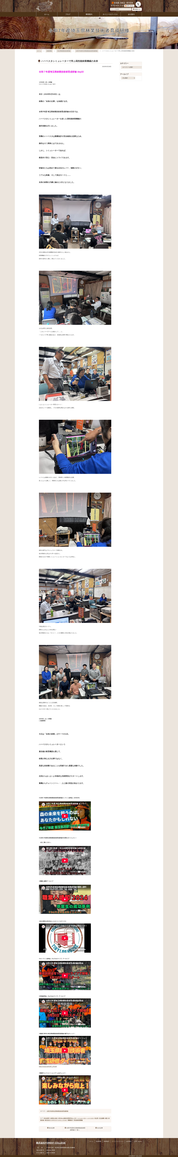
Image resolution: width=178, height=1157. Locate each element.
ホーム (39, 51)
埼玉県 (96, 1118)
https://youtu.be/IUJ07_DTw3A (48, 1066)
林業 (106, 1118)
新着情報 (49, 51)
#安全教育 (47, 1118)
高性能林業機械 (78, 1120)
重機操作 (70, 1120)
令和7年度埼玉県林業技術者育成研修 (86, 51)
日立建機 (101, 1118)
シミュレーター (81, 1118)
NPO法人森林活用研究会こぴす (67, 1118)
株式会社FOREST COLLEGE (51, 1143)
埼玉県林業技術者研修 (63, 51)
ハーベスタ (90, 1118)
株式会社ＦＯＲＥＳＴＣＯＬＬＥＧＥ (56, 1120)
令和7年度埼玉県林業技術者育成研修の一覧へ (75, 1129)
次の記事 (100, 1128)
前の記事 (52, 1128)
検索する (137, 9)
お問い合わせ (129, 5)
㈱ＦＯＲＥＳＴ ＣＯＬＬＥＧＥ (44, 6)
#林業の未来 (53, 1118)
